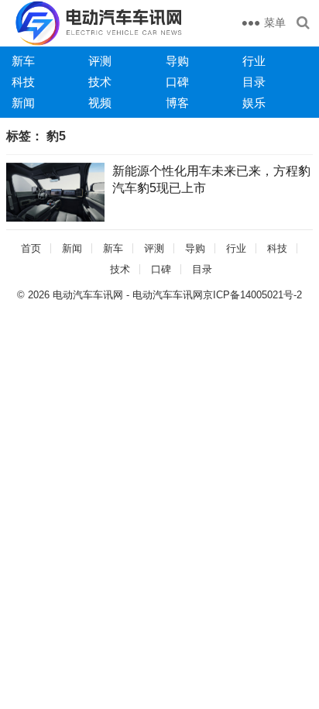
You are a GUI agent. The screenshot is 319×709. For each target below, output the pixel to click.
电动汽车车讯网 (88, 295)
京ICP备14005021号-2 (252, 295)
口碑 (177, 81)
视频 (99, 102)
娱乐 (254, 102)
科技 (23, 81)
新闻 (23, 102)
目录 (254, 81)
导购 (177, 60)
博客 (177, 102)
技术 (99, 81)
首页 (31, 248)
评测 (99, 60)
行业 (254, 60)
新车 (23, 60)
